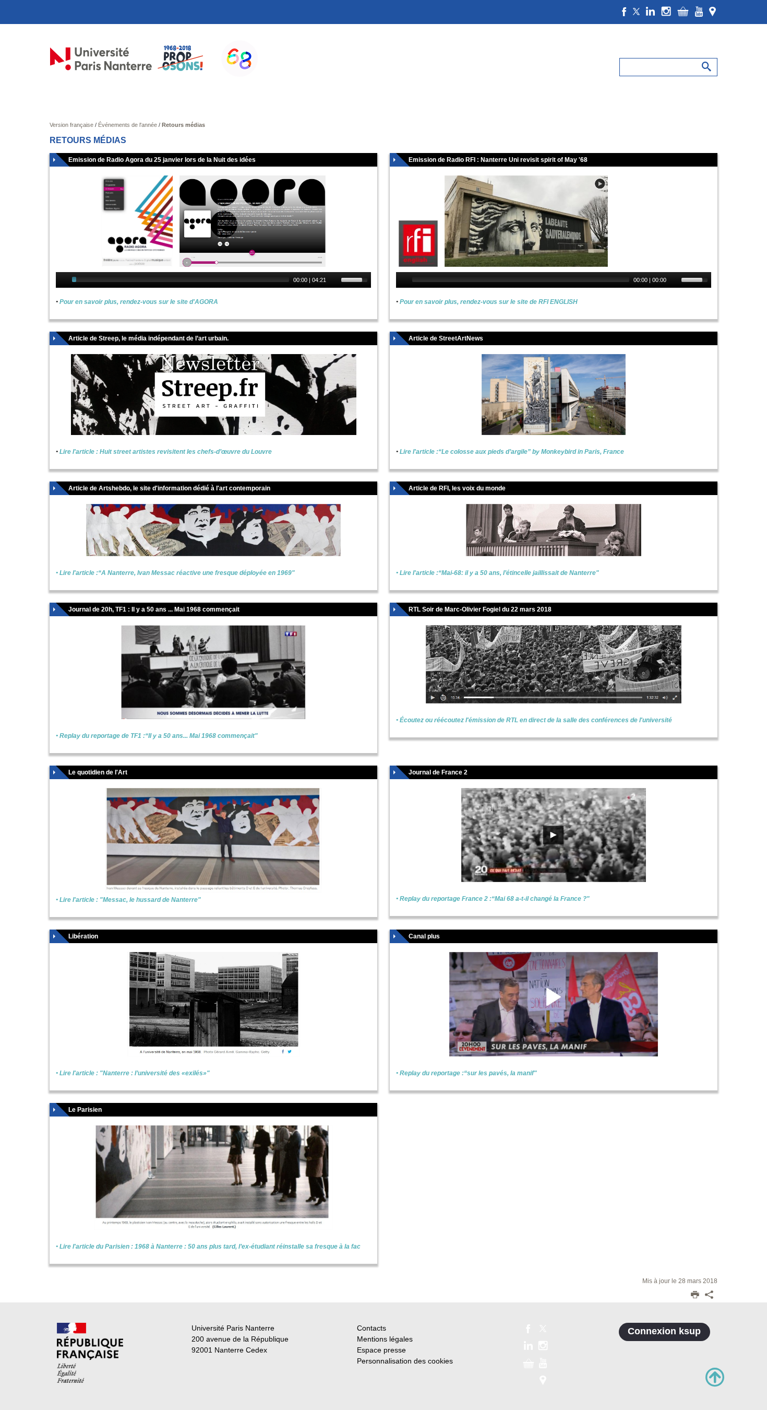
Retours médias (183, 125)
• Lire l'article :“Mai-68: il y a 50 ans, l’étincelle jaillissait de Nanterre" (497, 573)
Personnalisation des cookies (405, 1361)
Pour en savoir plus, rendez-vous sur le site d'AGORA (138, 302)
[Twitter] (636, 11)
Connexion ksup (664, 1331)
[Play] (62, 280)
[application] (213, 280)
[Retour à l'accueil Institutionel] (90, 1353)
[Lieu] (712, 11)
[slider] (355, 279)
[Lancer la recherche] (707, 67)
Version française (72, 125)
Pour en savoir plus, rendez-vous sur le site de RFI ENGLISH (489, 302)
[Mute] (334, 280)
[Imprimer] (695, 1295)
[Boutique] (683, 11)
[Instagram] (666, 11)
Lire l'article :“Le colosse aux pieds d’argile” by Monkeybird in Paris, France (512, 451)
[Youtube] (699, 11)
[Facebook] (624, 11)
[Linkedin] (650, 11)
